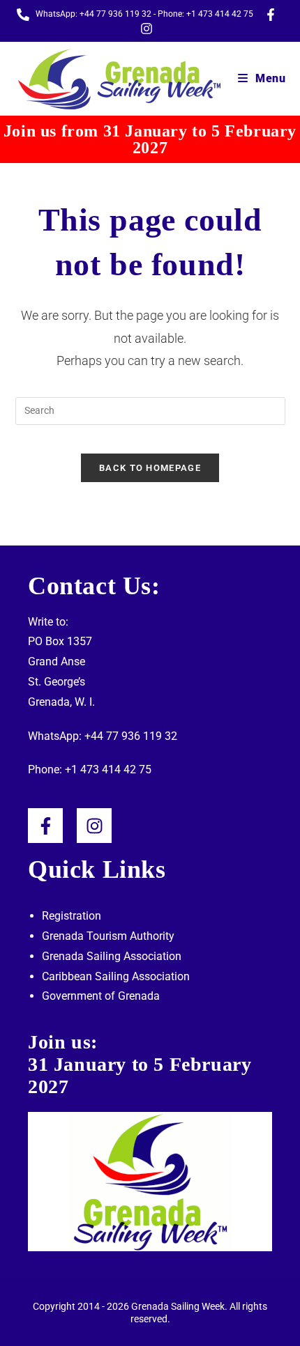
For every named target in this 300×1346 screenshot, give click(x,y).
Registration (71, 915)
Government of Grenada (101, 996)
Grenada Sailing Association (111, 956)
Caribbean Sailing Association (116, 976)
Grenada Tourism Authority (108, 936)
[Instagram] (94, 825)
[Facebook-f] (45, 825)
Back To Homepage (150, 468)
